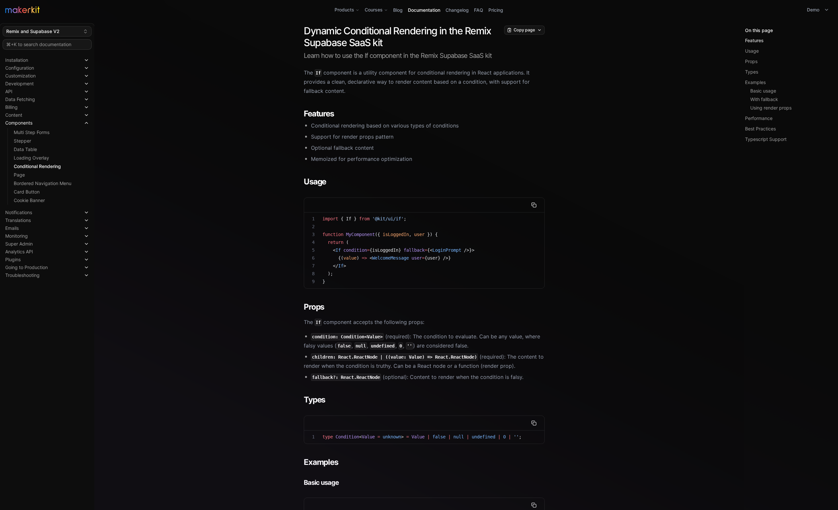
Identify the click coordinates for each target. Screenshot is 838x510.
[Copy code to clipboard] (534, 205)
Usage (752, 51)
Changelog (457, 10)
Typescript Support (766, 139)
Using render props (771, 107)
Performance (759, 118)
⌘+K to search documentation (38, 44)
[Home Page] (143, 10)
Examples (755, 82)
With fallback (764, 99)
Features (754, 40)
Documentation (424, 10)
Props (751, 61)
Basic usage (763, 91)
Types (751, 72)
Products (344, 9)
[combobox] (47, 31)
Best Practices (760, 128)
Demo (813, 9)
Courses (374, 9)
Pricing (495, 10)
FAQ (478, 10)
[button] (47, 59)
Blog (398, 10)
